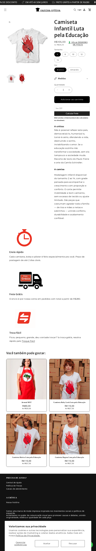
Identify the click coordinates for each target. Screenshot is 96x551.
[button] (5, 10)
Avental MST (27, 402)
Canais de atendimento (16, 489)
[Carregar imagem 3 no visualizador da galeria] (21, 78)
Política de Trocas (14, 485)
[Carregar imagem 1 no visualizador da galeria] (11, 78)
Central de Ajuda (14, 482)
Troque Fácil (28, 341)
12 (82, 54)
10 (73, 54)
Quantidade (59, 85)
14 (58, 60)
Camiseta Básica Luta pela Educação (26, 457)
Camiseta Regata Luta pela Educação (69, 457)
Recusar (73, 543)
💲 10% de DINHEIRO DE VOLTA (78, 43)
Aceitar (46, 543)
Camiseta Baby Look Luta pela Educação (69, 402)
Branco (60, 70)
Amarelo (74, 70)
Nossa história (12, 502)
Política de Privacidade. (28, 535)
